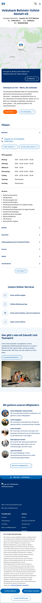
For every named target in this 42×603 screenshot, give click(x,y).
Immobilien (5, 524)
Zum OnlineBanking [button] (26, 112)
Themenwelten (6, 520)
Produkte (4, 517)
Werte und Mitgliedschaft (9, 527)
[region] (21, 567)
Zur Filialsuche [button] (31, 79)
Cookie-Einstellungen (21, 598)
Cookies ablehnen (10, 591)
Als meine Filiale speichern (28, 147)
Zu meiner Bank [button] (9, 112)
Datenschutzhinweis (16, 585)
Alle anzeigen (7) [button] (21, 271)
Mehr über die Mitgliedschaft (20, 465)
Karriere (24, 527)
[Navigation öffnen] (40, 4)
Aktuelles (24, 531)
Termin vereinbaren (8, 147)
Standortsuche (26, 524)
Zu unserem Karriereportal (10, 357)
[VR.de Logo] (10, 4)
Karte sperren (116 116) (28, 520)
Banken (24, 517)
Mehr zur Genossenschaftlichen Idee (12, 505)
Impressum (25, 585)
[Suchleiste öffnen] (35, 4)
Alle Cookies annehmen (31, 591)
